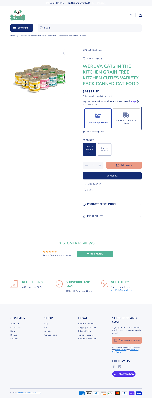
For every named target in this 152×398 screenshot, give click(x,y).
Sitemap (14, 338)
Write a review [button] (95, 253)
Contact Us (15, 327)
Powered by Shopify (33, 392)
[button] (140, 15)
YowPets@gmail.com (122, 290)
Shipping (87, 96)
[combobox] (90, 28)
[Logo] (17, 15)
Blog (12, 331)
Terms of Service (85, 335)
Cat (46, 327)
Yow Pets (21, 392)
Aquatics (48, 331)
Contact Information (87, 338)
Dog (46, 323)
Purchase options (90, 104)
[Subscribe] (138, 340)
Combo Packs (50, 335)
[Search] (40, 28)
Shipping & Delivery (87, 327)
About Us (14, 323)
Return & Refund (86, 323)
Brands (13, 335)
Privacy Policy (84, 331)
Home (12, 36)
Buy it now (112, 175)
